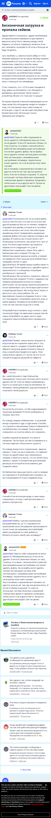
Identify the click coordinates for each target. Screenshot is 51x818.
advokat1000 (15, 131)
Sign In (45, 4)
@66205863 (9, 137)
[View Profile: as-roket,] (6, 726)
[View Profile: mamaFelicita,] (6, 682)
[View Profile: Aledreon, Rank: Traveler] (4, 213)
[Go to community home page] (13, 3)
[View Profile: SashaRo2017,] (6, 704)
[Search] (30, 3)
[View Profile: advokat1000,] (6, 132)
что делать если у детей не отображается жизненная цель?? (25, 659)
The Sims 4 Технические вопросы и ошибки (19, 10)
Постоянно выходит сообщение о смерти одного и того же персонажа (27, 748)
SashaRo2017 (15, 716)
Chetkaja (12, 334)
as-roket (13, 739)
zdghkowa (13, 761)
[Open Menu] (47, 10)
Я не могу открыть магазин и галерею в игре (28, 703)
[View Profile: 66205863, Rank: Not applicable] (5, 18)
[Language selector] (24, 3)
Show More (7, 207)
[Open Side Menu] (3, 3)
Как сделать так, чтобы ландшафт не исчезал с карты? (27, 681)
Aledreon (12, 212)
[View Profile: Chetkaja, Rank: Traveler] (4, 335)
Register (37, 4)
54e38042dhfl (15, 672)
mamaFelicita (14, 694)
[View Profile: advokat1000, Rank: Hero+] (5, 548)
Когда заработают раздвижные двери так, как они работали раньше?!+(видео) (28, 726)
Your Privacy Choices (25, 814)
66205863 (13, 17)
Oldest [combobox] (44, 202)
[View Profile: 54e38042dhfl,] (6, 659)
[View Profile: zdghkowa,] (6, 749)
